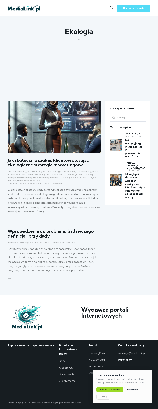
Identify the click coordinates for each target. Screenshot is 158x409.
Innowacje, (132, 165)
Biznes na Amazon (16, 174)
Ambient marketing (17, 171)
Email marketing (24, 177)
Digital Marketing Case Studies (60, 174)
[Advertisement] (79, 64)
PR (140, 133)
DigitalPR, (132, 133)
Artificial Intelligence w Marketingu (44, 171)
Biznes (95, 171)
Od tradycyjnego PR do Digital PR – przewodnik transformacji (134, 148)
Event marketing (41, 177)
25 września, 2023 (27, 242)
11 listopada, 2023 (16, 183)
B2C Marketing (84, 171)
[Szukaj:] (128, 117)
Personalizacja (135, 168)
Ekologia (12, 177)
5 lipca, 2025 (134, 170)
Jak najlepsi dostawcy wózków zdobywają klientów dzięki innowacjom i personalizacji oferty (135, 185)
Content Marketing (35, 174)
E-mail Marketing (84, 174)
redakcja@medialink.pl (131, 353)
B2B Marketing (69, 171)
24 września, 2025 (133, 136)
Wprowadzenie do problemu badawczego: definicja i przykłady (51, 233)
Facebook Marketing (60, 177)
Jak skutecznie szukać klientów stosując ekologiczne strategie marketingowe (48, 162)
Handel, (130, 163)
